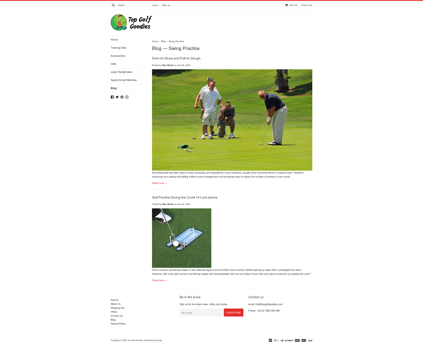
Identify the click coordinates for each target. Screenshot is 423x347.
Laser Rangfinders (121, 72)
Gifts (113, 64)
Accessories (118, 56)
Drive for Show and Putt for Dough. (176, 58)
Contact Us (117, 315)
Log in (155, 5)
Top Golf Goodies (135, 340)
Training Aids (118, 48)
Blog (114, 88)
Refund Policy (118, 323)
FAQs (114, 311)
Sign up (166, 5)
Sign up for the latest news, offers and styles (203, 304)
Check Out (306, 5)
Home (114, 39)
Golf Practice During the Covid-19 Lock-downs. (185, 197)
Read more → (159, 183)
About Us (116, 303)
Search (114, 299)
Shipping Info (118, 307)
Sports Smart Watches (124, 80)
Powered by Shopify (153, 340)
